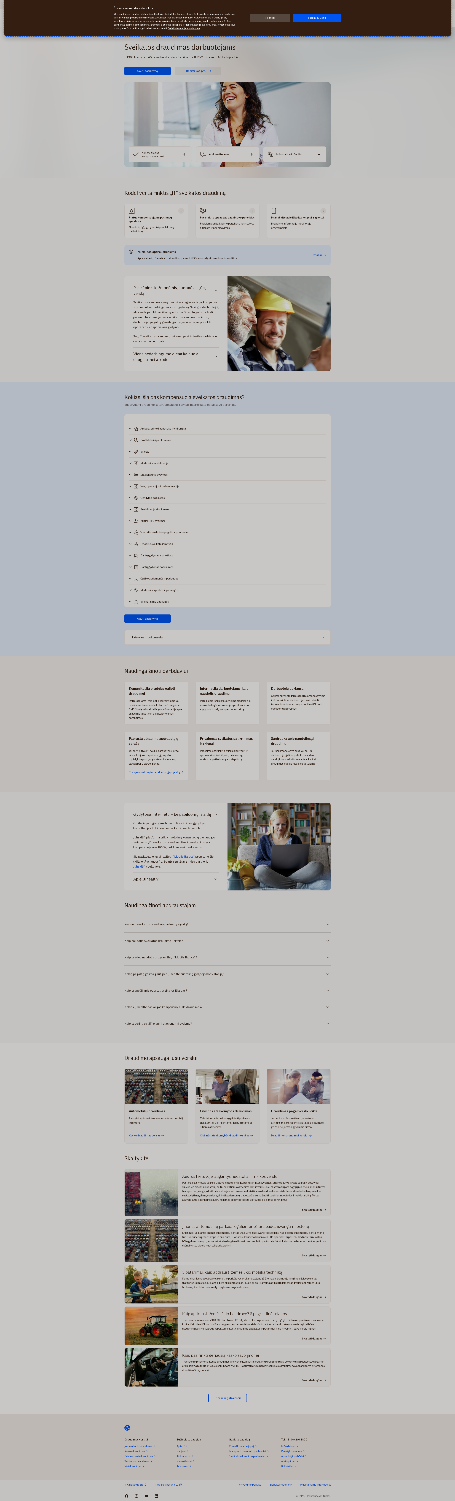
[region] (227, 18)
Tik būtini (270, 17)
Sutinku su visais (317, 17)
